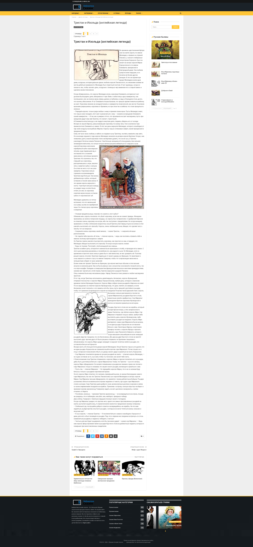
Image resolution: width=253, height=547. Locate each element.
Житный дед (165, 56)
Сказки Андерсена (114, 527)
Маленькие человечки (164, 525)
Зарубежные (88, 13)
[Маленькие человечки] (164, 517)
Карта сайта (86, 523)
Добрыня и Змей (166, 90)
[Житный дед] (165, 49)
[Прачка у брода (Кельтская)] (133, 468)
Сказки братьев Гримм (164, 521)
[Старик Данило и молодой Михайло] (156, 102)
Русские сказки (113, 511)
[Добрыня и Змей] (156, 93)
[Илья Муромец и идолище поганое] (156, 74)
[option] (164, 518)
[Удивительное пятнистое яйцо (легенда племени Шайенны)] (85, 468)
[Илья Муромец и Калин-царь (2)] (156, 83)
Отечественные (103, 13)
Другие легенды (78, 27)
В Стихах (117, 13)
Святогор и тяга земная (169, 62)
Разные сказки (113, 507)
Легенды (128, 13)
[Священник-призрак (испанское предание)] (109, 468)
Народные (75, 13)
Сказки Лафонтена (114, 515)
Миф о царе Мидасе (139, 450)
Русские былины (165, 52)
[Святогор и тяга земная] (156, 65)
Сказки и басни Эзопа (115, 523)
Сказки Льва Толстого (116, 519)
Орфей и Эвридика (78, 450)
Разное (138, 13)
